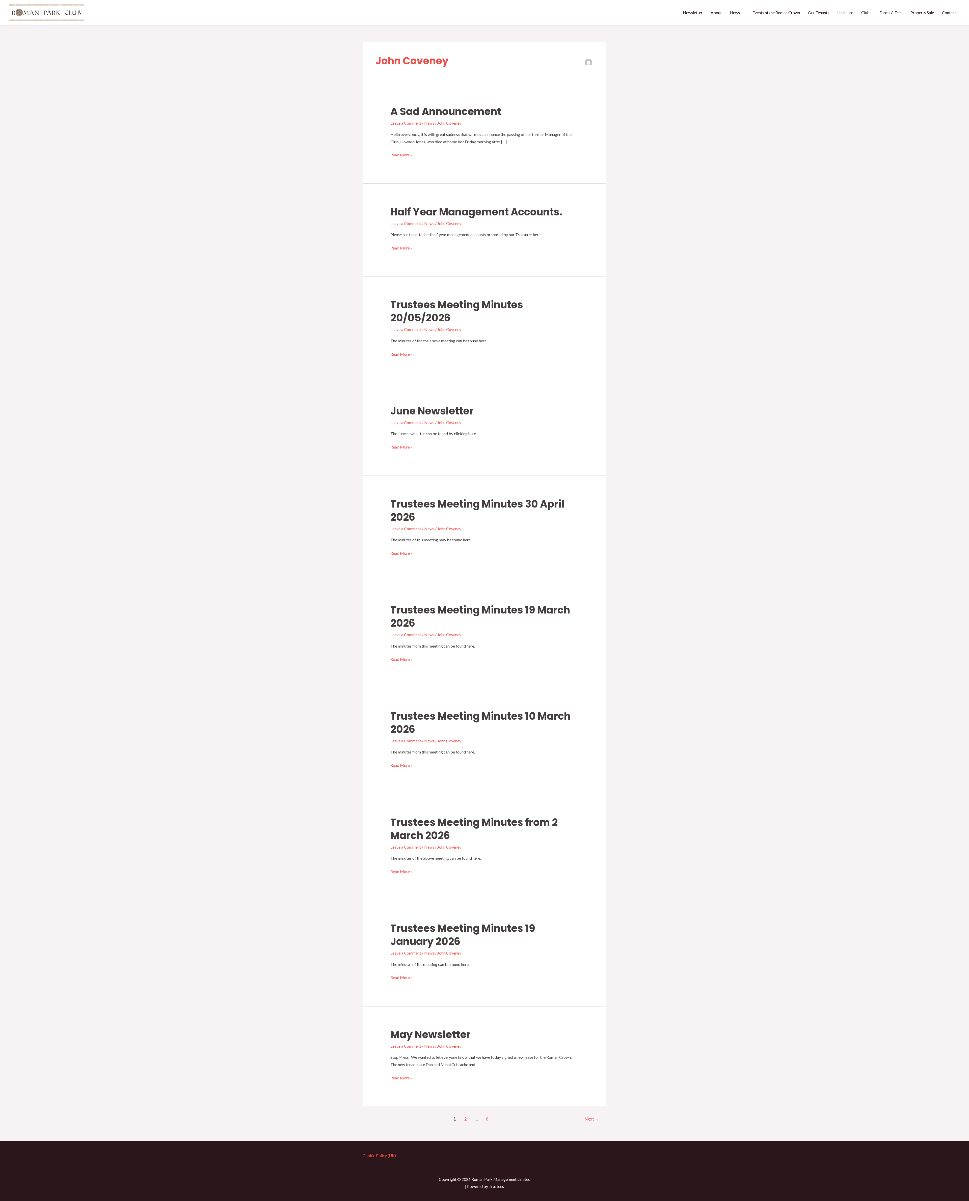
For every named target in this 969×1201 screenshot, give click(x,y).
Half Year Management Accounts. (476, 212)
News (735, 12)
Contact (949, 12)
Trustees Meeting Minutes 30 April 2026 (477, 510)
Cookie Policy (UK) (379, 1155)
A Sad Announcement (445, 111)
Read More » (401, 155)
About (716, 12)
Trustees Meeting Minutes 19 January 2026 (462, 934)
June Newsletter (432, 411)
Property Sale (922, 12)
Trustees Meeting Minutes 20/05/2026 (456, 311)
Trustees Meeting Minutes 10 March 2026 (480, 722)
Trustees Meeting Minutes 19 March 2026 (480, 616)
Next (592, 1119)
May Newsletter (430, 1034)
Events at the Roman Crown (776, 12)
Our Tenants (818, 12)
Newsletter (693, 12)
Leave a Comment (405, 123)
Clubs (866, 12)
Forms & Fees (890, 12)
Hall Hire (845, 12)
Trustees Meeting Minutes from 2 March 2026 (474, 829)
